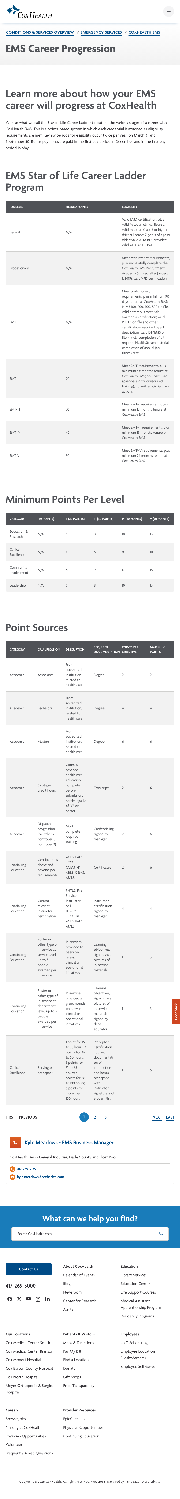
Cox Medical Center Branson (29, 1351)
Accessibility (151, 1482)
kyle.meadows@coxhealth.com (40, 1177)
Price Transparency (78, 1385)
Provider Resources (79, 1410)
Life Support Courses (138, 1292)
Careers (12, 1410)
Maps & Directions (78, 1342)
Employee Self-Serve (138, 1366)
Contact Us (28, 1269)
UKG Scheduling (134, 1342)
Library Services (134, 1275)
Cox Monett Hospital (23, 1359)
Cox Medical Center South (28, 1342)
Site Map (133, 1482)
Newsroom (72, 1292)
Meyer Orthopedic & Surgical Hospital (30, 1389)
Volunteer (14, 1444)
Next (157, 1117)
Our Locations (18, 1334)
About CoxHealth (78, 1266)
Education (129, 1266)
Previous (28, 1117)
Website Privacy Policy (107, 1482)
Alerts (68, 1309)
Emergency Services (101, 32)
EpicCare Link (74, 1418)
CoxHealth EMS (144, 32)
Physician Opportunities (26, 1436)
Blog (66, 1283)
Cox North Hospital (22, 1377)
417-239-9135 (26, 1169)
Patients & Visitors (79, 1334)
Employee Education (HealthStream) (138, 1355)
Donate (69, 1368)
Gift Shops (72, 1377)
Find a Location (76, 1359)
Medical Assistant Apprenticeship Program (141, 1304)
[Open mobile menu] (169, 11)
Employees (130, 1334)
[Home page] (29, 11)
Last (170, 1117)
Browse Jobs (16, 1418)
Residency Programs (137, 1316)
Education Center (135, 1283)
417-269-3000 (21, 1285)
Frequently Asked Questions (29, 1453)
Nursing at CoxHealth (23, 1427)
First (10, 1117)
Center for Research (80, 1300)
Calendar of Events (79, 1275)
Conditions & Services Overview (40, 32)
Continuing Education (81, 1436)
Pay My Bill (72, 1351)
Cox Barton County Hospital (29, 1368)
